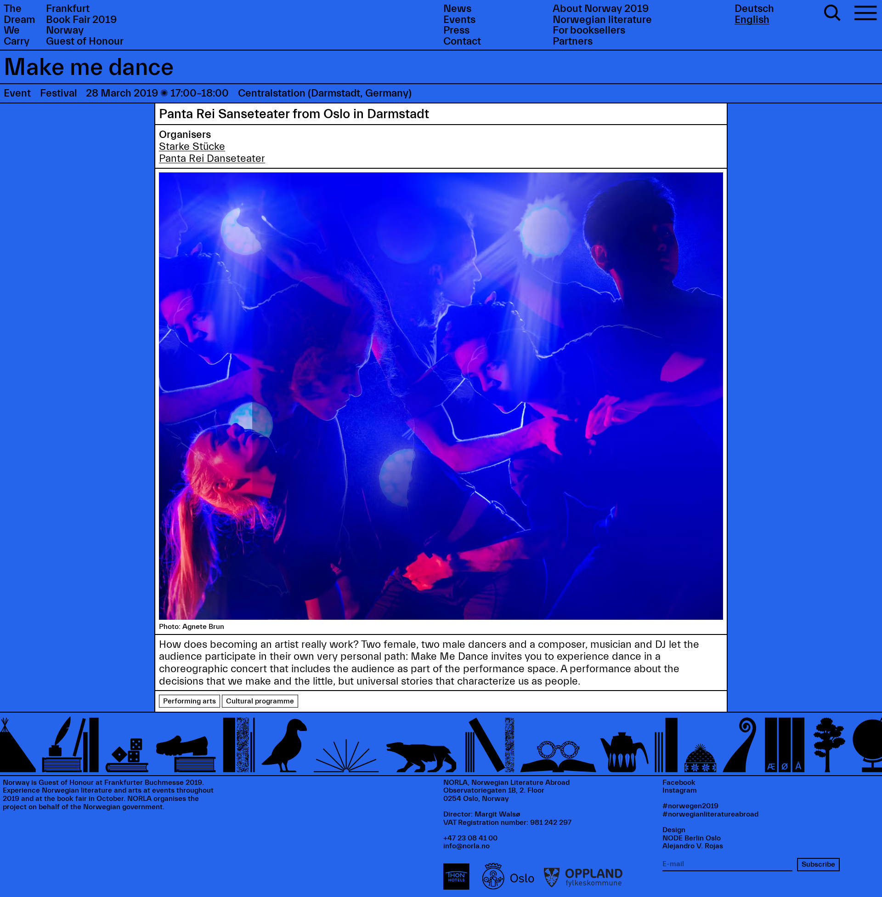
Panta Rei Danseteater (212, 159)
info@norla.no (466, 846)
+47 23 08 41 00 (470, 838)
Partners (573, 41)
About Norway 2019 (601, 9)
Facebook (678, 782)
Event (17, 93)
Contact (462, 41)
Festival (58, 93)
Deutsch (754, 9)
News (457, 9)
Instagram (679, 790)
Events (459, 20)
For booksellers (589, 30)
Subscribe (818, 864)
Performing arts (189, 701)
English (752, 20)
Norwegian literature (602, 20)
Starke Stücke (192, 147)
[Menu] (865, 14)
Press (456, 30)
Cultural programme (260, 701)
